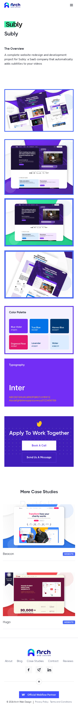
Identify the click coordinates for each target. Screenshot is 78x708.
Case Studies (35, 661)
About (9, 661)
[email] (39, 669)
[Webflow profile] (39, 694)
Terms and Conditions (61, 702)
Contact (53, 661)
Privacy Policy (41, 702)
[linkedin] (49, 669)
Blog (19, 661)
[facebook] (28, 669)
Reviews (68, 661)
